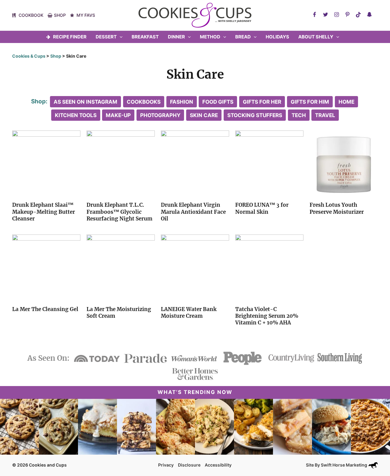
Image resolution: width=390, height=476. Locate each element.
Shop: (39, 101)
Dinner (176, 37)
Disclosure (189, 464)
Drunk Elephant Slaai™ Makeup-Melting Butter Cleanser (43, 212)
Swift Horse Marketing (344, 464)
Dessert (106, 37)
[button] (119, 37)
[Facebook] (314, 14)
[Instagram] (336, 14)
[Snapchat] (369, 14)
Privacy (166, 464)
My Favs (85, 15)
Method (210, 37)
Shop (60, 15)
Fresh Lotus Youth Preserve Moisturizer (337, 208)
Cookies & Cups (28, 56)
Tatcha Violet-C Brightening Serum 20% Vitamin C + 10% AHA (266, 316)
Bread (243, 37)
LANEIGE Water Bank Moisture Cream (189, 312)
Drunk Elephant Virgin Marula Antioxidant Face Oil (193, 212)
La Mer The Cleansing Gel (45, 309)
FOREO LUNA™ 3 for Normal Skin (262, 208)
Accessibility (218, 464)
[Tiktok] (358, 14)
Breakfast (145, 37)
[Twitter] (325, 14)
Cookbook (31, 15)
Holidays (277, 37)
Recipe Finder (70, 37)
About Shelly (315, 37)
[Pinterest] (347, 14)
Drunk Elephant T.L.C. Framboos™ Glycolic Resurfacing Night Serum (119, 212)
